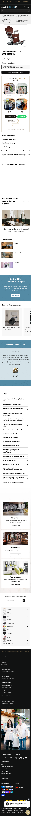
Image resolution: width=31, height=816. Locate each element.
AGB (2, 764)
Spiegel (15, 808)
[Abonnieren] (24, 600)
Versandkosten (7, 62)
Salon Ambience (17, 48)
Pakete (21, 810)
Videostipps (4, 664)
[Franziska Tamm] (7, 265)
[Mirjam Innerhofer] (7, 255)
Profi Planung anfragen (6, 674)
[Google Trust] (9, 800)
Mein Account (4, 778)
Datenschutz (4, 769)
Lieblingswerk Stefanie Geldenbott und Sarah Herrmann (16, 230)
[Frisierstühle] (15, 508)
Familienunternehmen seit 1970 (8, 699)
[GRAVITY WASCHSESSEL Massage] (12, 320)
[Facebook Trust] (22, 800)
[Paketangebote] (15, 568)
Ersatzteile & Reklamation (7, 692)
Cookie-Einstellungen (6, 773)
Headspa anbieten (5, 676)
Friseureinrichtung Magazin (7, 678)
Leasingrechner (5, 690)
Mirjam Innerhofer (18, 253)
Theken (3, 810)
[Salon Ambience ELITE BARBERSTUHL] (12, 180)
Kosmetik (14, 812)
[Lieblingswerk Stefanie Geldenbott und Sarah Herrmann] (16, 218)
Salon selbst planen (5, 669)
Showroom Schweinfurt (6, 685)
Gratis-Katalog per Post (6, 687)
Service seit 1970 (21, 812)
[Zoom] (24, 44)
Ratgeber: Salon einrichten (7, 672)
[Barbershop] (15, 538)
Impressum (4, 776)
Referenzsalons (4, 660)
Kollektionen (10, 48)
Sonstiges (16, 810)
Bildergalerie (4, 662)
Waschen (25, 808)
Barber (8, 812)
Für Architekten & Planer (7, 703)
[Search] (28, 10)
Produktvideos (4, 667)
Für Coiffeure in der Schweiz (7, 701)
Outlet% (3, 812)
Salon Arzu (16, 243)
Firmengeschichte (5, 706)
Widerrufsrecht (4, 771)
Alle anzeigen (26, 201)
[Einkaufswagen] (24, 6)
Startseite (3, 48)
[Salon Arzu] (7, 245)
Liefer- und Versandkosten (7, 766)
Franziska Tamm (18, 262)
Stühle (19, 808)
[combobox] (15, 10)
